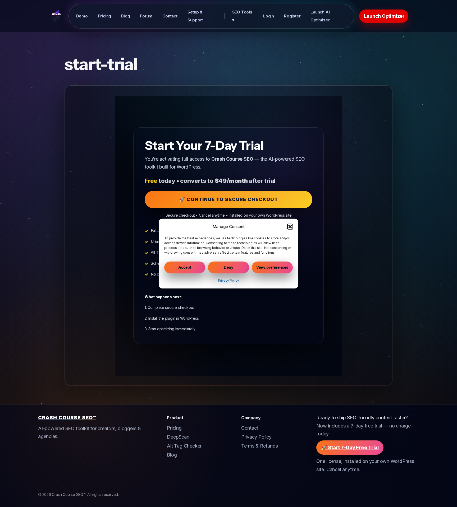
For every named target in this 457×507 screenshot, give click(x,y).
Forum (146, 15)
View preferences (272, 267)
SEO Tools (242, 16)
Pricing (104, 15)
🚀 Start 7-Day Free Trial (350, 447)
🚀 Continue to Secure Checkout (228, 199)
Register (292, 15)
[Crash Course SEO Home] (56, 16)
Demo (82, 15)
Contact (169, 15)
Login (268, 15)
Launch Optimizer (384, 16)
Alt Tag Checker (184, 446)
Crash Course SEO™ (67, 417)
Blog (125, 15)
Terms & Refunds (259, 446)
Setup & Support (195, 16)
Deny (228, 267)
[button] (290, 226)
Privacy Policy (228, 280)
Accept (184, 267)
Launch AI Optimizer (320, 16)
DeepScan (178, 437)
